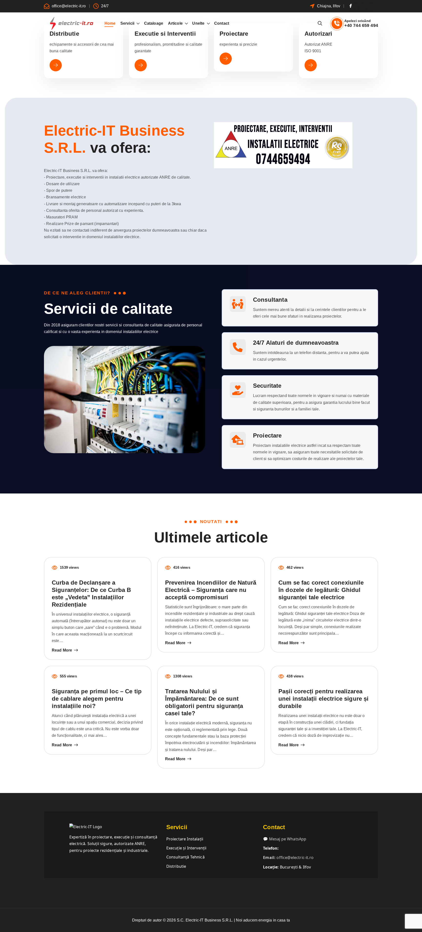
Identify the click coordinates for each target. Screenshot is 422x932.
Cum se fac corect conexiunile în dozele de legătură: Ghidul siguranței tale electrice (321, 589)
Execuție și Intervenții (186, 848)
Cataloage (153, 23)
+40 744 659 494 (361, 25)
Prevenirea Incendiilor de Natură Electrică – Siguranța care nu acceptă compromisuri (210, 589)
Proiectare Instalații (184, 839)
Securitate (267, 385)
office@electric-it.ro (69, 6)
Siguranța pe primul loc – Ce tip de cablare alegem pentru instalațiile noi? (97, 698)
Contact (221, 23)
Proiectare (267, 435)
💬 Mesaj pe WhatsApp (284, 839)
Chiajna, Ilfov (328, 6)
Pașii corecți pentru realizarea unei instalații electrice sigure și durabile (323, 698)
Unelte (198, 23)
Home (110, 23)
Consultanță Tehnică (185, 857)
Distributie (176, 866)
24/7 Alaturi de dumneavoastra (296, 342)
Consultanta (270, 299)
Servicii (127, 23)
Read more (62, 650)
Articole (175, 23)
